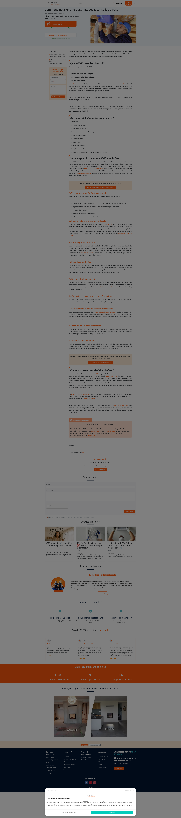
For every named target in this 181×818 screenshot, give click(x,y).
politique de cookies (68, 807)
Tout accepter (112, 812)
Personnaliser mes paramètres (69, 812)
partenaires (85, 801)
